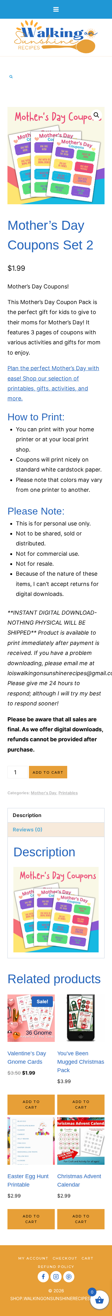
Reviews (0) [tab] (28, 829)
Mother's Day (43, 793)
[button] (96, 115)
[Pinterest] (68, 1276)
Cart (88, 1258)
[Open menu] (56, 9)
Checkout (65, 1258)
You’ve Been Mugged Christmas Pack (80, 1061)
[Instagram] (56, 1276)
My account (33, 1258)
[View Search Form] (10, 76)
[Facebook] (43, 1276)
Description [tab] (27, 815)
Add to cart (48, 772)
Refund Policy (56, 1267)
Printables (68, 793)
